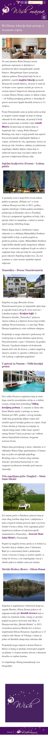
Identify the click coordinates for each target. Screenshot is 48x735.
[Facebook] (18, 3)
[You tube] (22, 3)
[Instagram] (26, 3)
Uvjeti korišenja (28, 731)
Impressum (12, 731)
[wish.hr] (24, 702)
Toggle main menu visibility (45, 17)
